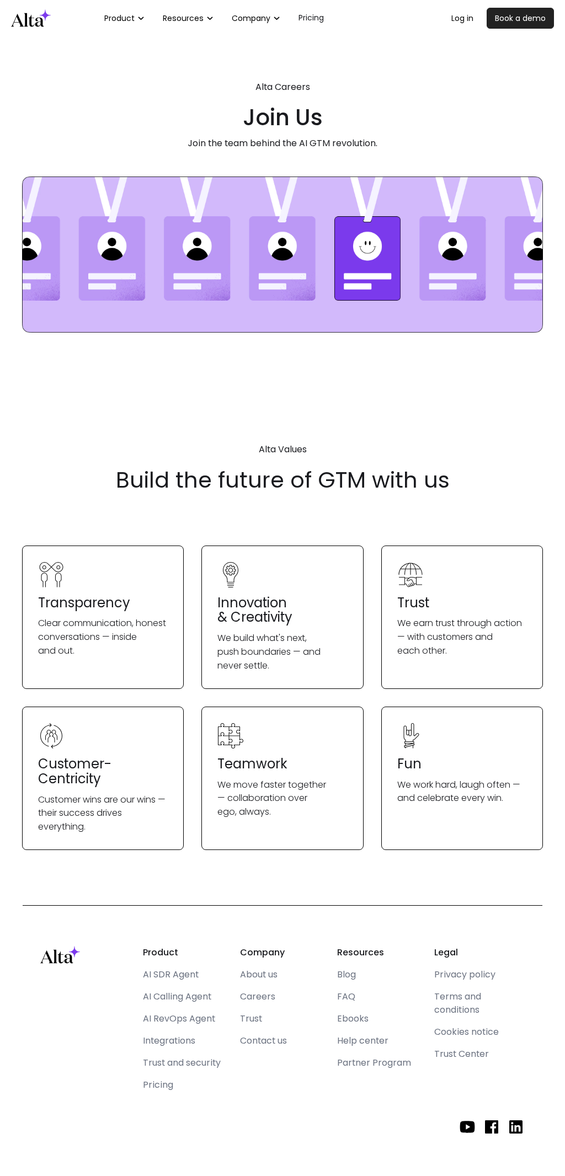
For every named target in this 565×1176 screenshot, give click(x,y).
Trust (251, 1018)
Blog (346, 974)
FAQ (346, 996)
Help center (362, 1040)
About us (259, 974)
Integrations (169, 1040)
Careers (257, 996)
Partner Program (374, 1062)
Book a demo (520, 18)
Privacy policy (464, 974)
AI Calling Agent (177, 996)
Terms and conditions (457, 1003)
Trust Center (461, 1053)
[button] (124, 18)
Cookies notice (466, 1031)
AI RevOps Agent (179, 1018)
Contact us (263, 1040)
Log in (462, 18)
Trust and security (182, 1062)
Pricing (311, 17)
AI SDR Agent (171, 974)
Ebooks (353, 1018)
